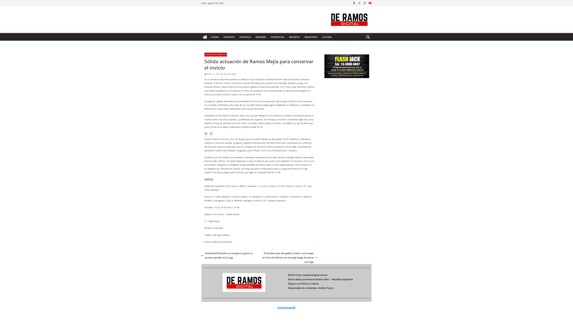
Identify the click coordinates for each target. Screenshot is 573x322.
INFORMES (260, 37)
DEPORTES (294, 37)
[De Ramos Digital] (205, 37)
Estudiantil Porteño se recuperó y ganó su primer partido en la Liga (228, 255)
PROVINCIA (245, 37)
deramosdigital (230, 74)
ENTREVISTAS (277, 37)
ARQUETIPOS (310, 37)
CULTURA (327, 37)
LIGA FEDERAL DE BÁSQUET (216, 55)
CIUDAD (215, 37)
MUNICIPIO (229, 37)
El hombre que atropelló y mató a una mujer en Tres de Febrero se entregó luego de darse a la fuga (288, 258)
